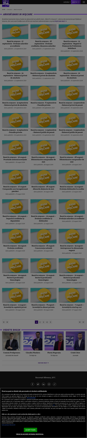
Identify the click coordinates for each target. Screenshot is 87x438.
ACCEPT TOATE (30, 430)
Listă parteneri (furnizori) (8, 425)
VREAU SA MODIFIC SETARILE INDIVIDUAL (30, 434)
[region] (43, 413)
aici (54, 405)
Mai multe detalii (31, 397)
